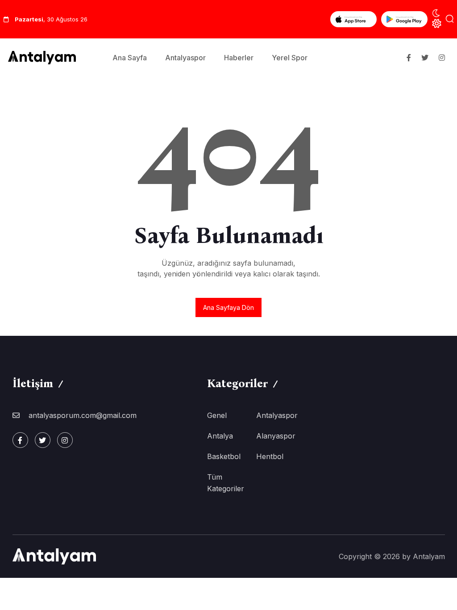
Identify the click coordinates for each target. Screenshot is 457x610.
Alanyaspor (275, 435)
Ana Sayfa (129, 57)
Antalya (220, 435)
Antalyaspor (185, 57)
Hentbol (269, 456)
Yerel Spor (289, 57)
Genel (217, 415)
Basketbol (224, 456)
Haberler (238, 57)
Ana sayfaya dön (228, 307)
